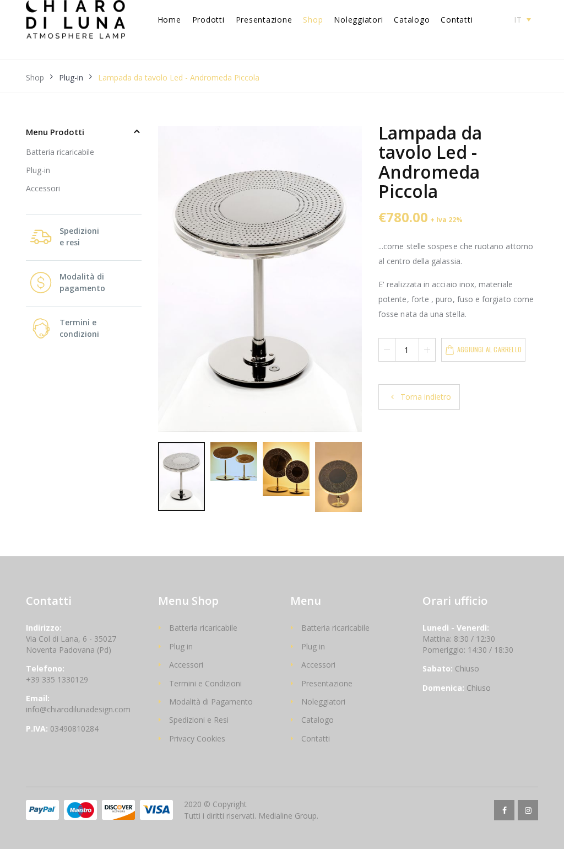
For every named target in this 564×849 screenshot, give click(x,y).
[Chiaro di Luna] (75, 19)
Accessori (43, 188)
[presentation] (172, 281)
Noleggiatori (358, 19)
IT (518, 19)
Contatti (457, 19)
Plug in (181, 646)
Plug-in (71, 77)
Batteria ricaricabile (60, 152)
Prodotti (208, 19)
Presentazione (264, 19)
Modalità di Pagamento (211, 701)
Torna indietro (424, 396)
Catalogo (412, 19)
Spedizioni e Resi (199, 719)
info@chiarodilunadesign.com (78, 709)
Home (169, 19)
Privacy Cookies (197, 738)
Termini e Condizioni (205, 683)
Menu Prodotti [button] (55, 131)
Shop (313, 19)
